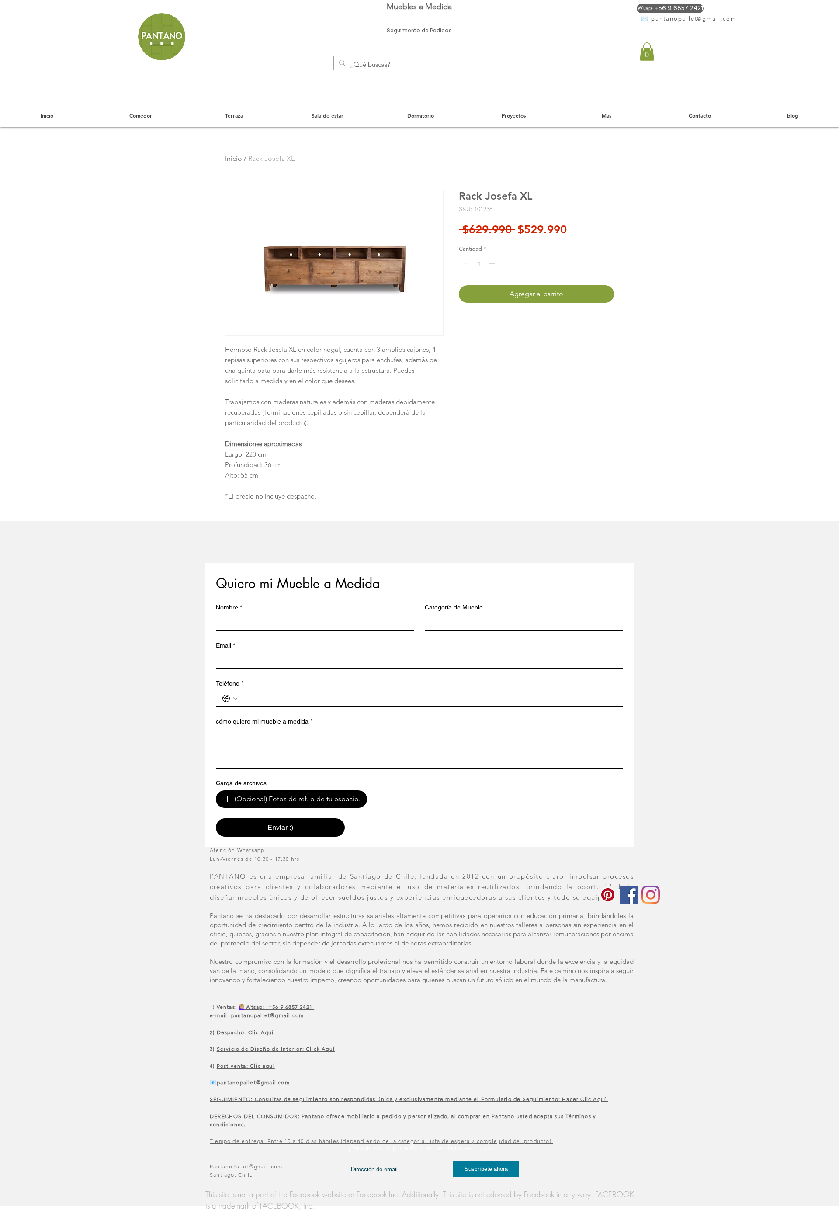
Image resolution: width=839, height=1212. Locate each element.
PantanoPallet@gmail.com (246, 1166)
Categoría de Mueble (454, 607)
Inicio (233, 158)
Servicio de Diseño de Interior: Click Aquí (276, 1049)
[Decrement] (465, 263)
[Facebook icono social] (629, 895)
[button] (647, 51)
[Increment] (493, 263)
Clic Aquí (261, 1032)
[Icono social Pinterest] (608, 895)
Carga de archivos (241, 782)
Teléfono (229, 683)
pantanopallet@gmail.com (693, 18)
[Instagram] (650, 895)
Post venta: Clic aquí (246, 1066)
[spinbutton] (479, 263)
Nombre (229, 607)
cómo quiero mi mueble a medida (264, 721)
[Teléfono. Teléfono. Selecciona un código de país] (230, 698)
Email (225, 645)
